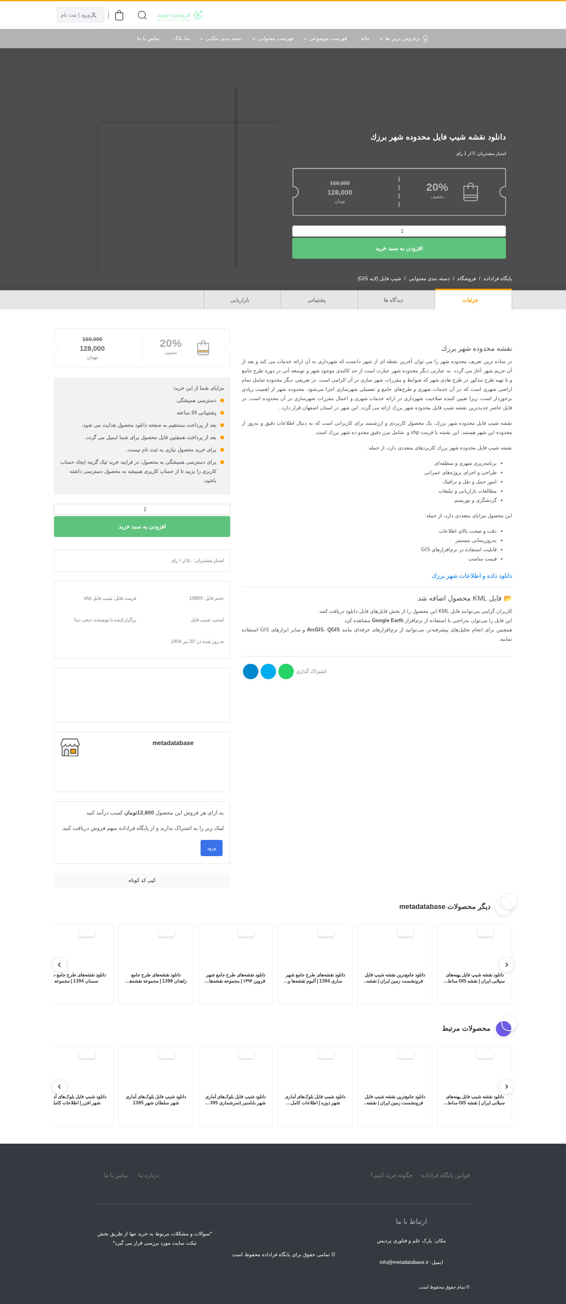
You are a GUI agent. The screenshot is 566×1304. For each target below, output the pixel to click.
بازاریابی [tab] (240, 300)
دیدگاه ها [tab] (394, 300)
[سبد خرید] (119, 15)
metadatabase (173, 743)
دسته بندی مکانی (224, 38)
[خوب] (91, 560)
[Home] (283, 1175)
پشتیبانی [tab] (317, 300)
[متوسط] (85, 560)
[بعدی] (59, 965)
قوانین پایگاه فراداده (445, 1175)
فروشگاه (466, 278)
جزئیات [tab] (471, 300)
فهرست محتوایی (275, 38)
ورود (211, 848)
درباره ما (148, 1175)
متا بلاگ (182, 38)
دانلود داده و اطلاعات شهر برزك (472, 575)
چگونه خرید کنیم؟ (391, 1175)
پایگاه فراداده (498, 278)
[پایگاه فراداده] (502, 15)
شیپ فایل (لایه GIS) (379, 278)
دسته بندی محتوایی (429, 278)
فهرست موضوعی (328, 38)
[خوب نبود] (79, 560)
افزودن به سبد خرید (399, 248)
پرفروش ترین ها (402, 38)
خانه (365, 38)
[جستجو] (142, 15)
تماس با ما (148, 38)
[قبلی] (506, 965)
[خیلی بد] (73, 560)
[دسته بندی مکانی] (349, 15)
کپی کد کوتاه (142, 880)
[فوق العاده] (97, 560)
